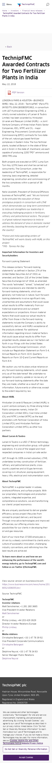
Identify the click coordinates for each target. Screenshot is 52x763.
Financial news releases (32, 11)
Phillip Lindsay (9, 627)
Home (4, 11)
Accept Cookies (26, 758)
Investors (15, 11)
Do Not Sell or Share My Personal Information (26, 749)
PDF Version (18, 93)
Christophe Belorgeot (12, 645)
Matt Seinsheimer (10, 613)
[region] (26, 733)
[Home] (26, 4)
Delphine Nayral (10, 659)
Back (9, 47)
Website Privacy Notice (32, 743)
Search (47, 4)
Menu (4, 4)
